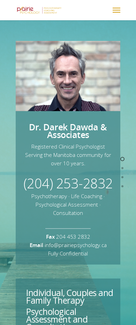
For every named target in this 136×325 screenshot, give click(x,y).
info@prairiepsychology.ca (76, 244)
